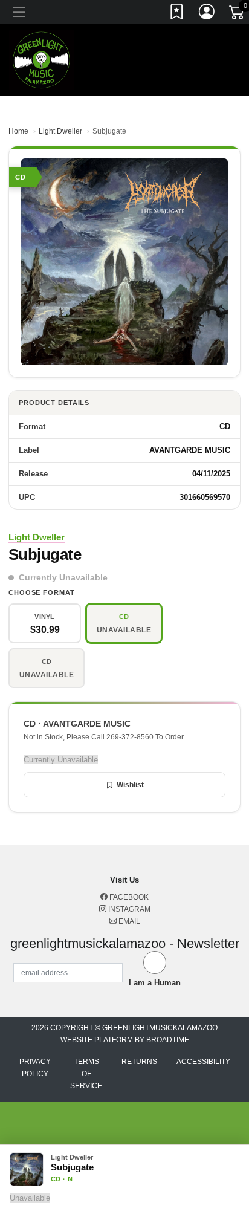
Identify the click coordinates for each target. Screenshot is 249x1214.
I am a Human (155, 982)
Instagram (128, 909)
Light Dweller (60, 131)
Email (128, 921)
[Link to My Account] (207, 14)
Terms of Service (86, 1073)
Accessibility (203, 1061)
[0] (237, 14)
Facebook (128, 897)
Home (18, 131)
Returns (139, 1061)
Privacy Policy (35, 1067)
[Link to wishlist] (177, 14)
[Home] (41, 59)
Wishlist (130, 785)
